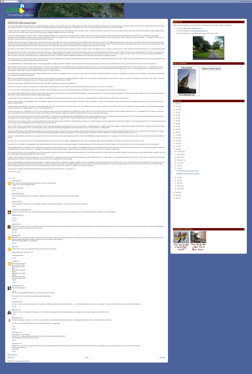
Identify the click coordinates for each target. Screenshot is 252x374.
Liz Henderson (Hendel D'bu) (20, 209)
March (179, 183)
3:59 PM (14, 306)
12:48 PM (14, 232)
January (179, 188)
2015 (177, 132)
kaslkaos (14, 309)
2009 (177, 149)
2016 (177, 129)
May (178, 177)
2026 (177, 103)
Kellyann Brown (16, 285)
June (178, 168)
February (179, 186)
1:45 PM (14, 351)
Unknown (14, 235)
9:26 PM (14, 190)
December (180, 151)
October (179, 157)
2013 (177, 138)
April (178, 180)
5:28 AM (14, 198)
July (178, 165)
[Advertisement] (185, 213)
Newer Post (11, 357)
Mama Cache (16, 317)
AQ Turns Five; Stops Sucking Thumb (22, 23)
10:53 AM (14, 298)
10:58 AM (14, 220)
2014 (177, 135)
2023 (177, 109)
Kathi (13, 246)
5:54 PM (14, 243)
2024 (177, 106)
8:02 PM (14, 340)
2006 (177, 198)
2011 (177, 143)
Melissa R (15, 224)
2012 (177, 140)
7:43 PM (14, 328)
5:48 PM (14, 314)
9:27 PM (14, 257)
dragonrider (15, 180)
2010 (177, 146)
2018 (177, 123)
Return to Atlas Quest (211, 69)
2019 (177, 121)
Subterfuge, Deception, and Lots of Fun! (187, 173)
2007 (177, 195)
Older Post (162, 357)
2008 (177, 192)
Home (86, 357)
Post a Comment (12, 354)
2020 (177, 118)
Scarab (14, 261)
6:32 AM (14, 206)
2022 (177, 112)
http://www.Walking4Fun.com (199, 31)
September (180, 160)
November (180, 154)
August (179, 163)
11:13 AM (14, 282)
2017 (177, 126)
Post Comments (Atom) (22, 361)
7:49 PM (19, 171)
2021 (177, 115)
